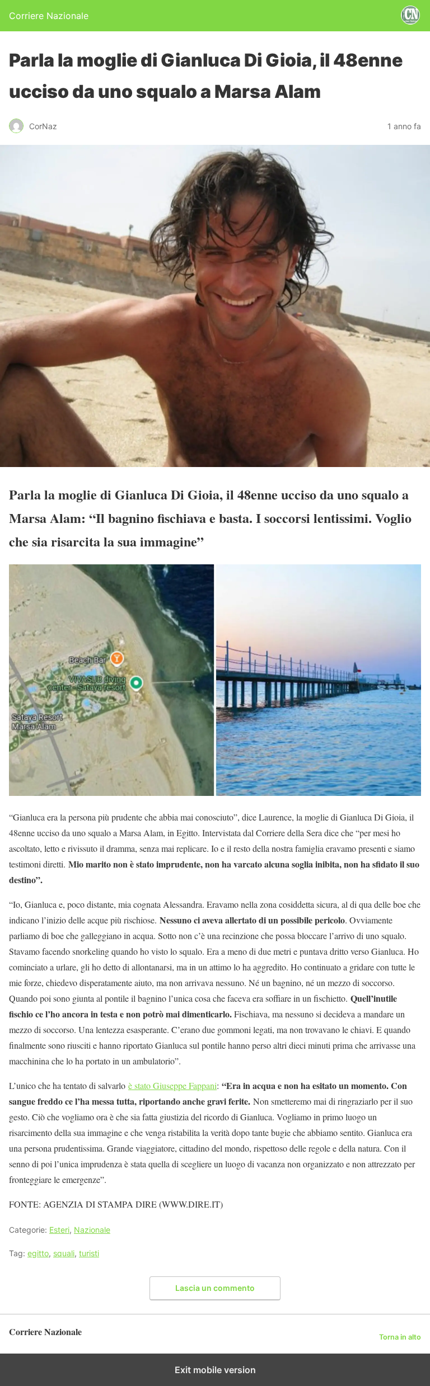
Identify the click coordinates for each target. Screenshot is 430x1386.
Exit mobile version (215, 1369)
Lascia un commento (215, 1288)
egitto (38, 1253)
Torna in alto (400, 1337)
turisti (89, 1253)
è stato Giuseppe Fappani (172, 1085)
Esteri (59, 1229)
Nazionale (92, 1229)
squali (63, 1253)
